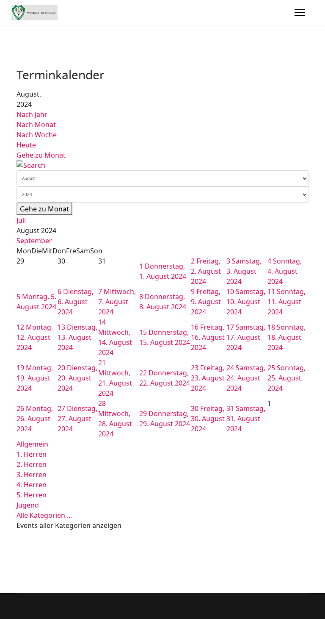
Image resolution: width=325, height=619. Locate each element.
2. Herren (32, 464)
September (34, 240)
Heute (26, 145)
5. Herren (32, 495)
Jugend (28, 505)
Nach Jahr (32, 114)
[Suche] (162, 165)
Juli (21, 220)
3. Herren (32, 474)
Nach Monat (36, 124)
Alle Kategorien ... (44, 515)
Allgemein (32, 444)
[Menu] (300, 12)
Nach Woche (37, 134)
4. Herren (32, 484)
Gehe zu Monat (41, 155)
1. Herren (32, 454)
